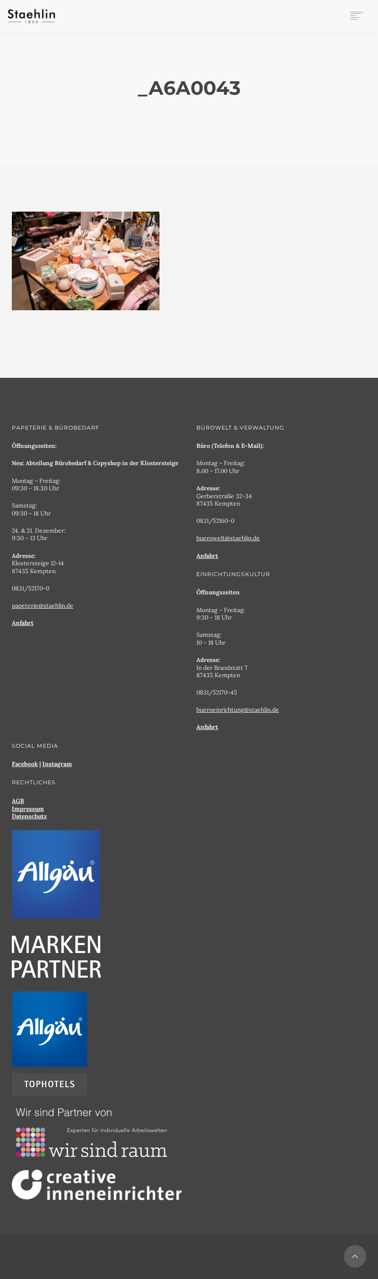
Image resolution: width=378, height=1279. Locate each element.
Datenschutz (29, 816)
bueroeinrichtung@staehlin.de (237, 709)
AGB (18, 800)
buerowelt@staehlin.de (228, 538)
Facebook (25, 763)
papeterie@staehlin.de (42, 605)
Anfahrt (22, 622)
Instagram (57, 763)
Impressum (28, 808)
